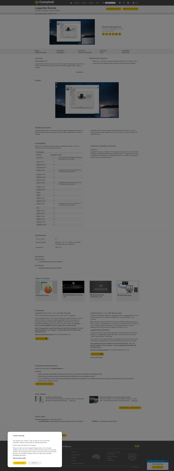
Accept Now (19, 463)
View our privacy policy (19, 458)
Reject (34, 462)
